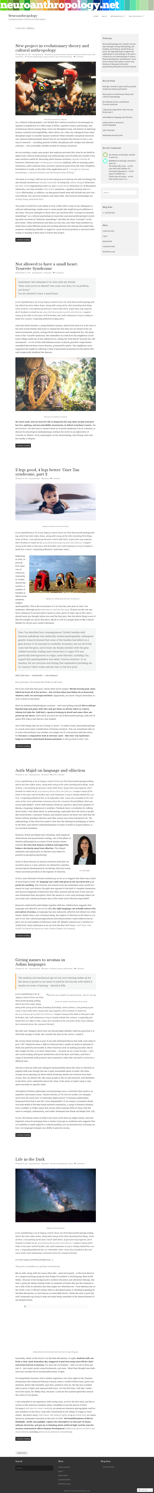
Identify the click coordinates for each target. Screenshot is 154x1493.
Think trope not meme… (118, 176)
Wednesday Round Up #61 (113, 135)
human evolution (49, 57)
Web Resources (136, 16)
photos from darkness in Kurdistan (55, 1431)
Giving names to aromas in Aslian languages (40, 962)
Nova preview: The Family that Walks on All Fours (38, 682)
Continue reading (22, 239)
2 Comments (59, 273)
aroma (54, 969)
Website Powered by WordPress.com (77, 1491)
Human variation (66, 54)
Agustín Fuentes (79, 159)
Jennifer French (46, 182)
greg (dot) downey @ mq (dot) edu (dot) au (62, 312)
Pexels (54, 1228)
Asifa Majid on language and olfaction (50, 770)
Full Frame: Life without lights (53, 1415)
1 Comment (79, 57)
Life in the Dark (30, 1159)
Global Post (81, 1415)
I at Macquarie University (51, 162)
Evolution (49, 54)
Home (95, 16)
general (56, 54)
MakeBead (113, 161)
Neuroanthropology (22, 15)
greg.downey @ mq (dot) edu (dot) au (55, 791)
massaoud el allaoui (54, 526)
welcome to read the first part (55, 609)
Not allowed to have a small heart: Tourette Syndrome (46, 266)
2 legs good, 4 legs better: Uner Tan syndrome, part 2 (47, 472)
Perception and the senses (82, 54)
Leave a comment (58, 775)
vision (70, 1164)
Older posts (21, 1453)
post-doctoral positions (64, 57)
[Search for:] (120, 192)
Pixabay (66, 526)
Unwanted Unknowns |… (118, 171)
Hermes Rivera (54, 119)
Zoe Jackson (113, 155)
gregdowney (38, 54)
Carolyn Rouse (63, 185)
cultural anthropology (34, 57)
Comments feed (109, 246)
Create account (108, 231)
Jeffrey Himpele (77, 182)
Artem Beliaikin (54, 417)
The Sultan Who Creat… (118, 166)
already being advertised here (29, 199)
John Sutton (49, 189)
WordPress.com (109, 251)
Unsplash (64, 119)
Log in (105, 236)
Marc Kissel (24, 185)
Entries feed (107, 241)
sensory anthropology (65, 969)
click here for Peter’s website (38, 1408)
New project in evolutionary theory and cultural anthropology (52, 48)
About (104, 16)
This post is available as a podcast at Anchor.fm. (37, 1266)
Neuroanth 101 (117, 16)
